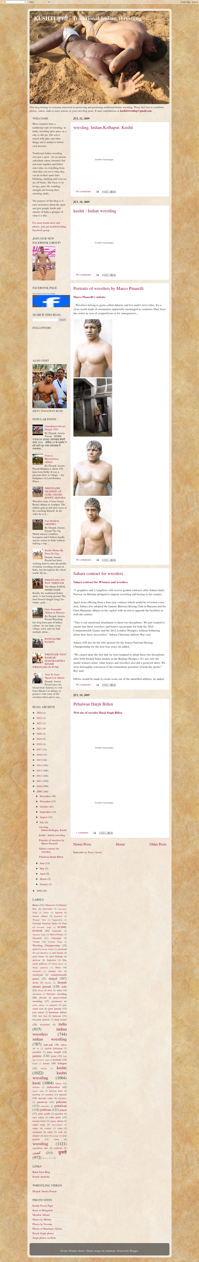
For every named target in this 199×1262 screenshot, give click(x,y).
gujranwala (56, 1001)
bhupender (36, 971)
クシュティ (48, 1158)
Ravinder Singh (44, 927)
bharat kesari (57, 963)
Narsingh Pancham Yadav (45, 923)
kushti (62, 1067)
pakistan (61, 1102)
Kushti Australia (41, 1176)
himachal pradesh (41, 1019)
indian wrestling (49, 1039)
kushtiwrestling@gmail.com (136, 111)
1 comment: (82, 832)
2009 (40, 791)
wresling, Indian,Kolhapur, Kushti (103, 127)
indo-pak (48, 1044)
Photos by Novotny (42, 1224)
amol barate (38, 956)
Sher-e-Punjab (56, 934)
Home (120, 844)
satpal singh (38, 1124)
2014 (40, 765)
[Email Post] (97, 191)
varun (56, 1139)
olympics (62, 1098)
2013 (40, 770)
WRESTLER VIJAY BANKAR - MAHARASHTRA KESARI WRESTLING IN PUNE (49, 661)
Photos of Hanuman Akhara (47, 1228)
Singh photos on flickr (44, 1237)
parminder (45, 1106)
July (42, 822)
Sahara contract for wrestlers (98, 573)
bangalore (51, 960)
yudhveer (58, 1148)
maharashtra (53, 1087)
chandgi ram (55, 971)
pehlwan (45, 1109)
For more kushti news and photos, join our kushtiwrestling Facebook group (49, 226)
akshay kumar (47, 949)
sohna (35, 1128)
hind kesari (60, 1019)
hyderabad (45, 1024)
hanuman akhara (58, 1012)
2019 (40, 739)
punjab (63, 1110)
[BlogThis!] (106, 191)
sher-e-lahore (57, 1124)
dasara (35, 982)
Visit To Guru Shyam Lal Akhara (54, 676)
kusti (36, 1082)
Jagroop (58, 912)
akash (35, 949)
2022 (40, 723)
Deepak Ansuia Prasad (44, 1191)
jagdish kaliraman (54, 1048)
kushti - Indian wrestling (94, 210)
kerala (34, 1063)
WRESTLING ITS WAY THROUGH (55, 581)
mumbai (49, 1094)
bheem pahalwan (40, 967)
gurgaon (53, 1005)
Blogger (134, 1250)
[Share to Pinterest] (114, 191)
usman (55, 1135)
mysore (63, 1094)
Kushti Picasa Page (42, 1205)
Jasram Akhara (40, 916)
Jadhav (46, 912)
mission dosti (56, 1090)
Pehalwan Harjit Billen (93, 704)
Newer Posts (82, 844)
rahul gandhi (44, 1113)
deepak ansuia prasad (49, 984)
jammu (36, 1056)
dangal (53, 978)
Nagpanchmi (57, 919)
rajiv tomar (38, 1117)
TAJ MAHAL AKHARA (52, 522)
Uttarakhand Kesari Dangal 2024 (55, 427)
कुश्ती (62, 1152)
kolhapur (62, 1063)
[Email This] (103, 191)
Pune (64, 923)
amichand (62, 949)
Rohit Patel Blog (41, 1172)
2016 (40, 754)
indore (64, 1044)
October (44, 806)
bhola (58, 967)
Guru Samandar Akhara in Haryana (55, 610)
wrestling (40, 1143)
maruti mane (38, 1091)
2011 (40, 781)
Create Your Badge (48, 293)
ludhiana (35, 1087)
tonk (60, 1132)
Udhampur (56, 938)
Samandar (56, 930)
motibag (36, 1094)
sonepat (48, 1128)
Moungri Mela (39, 919)
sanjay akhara (56, 1121)
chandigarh (37, 974)
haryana (57, 1016)
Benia (35, 905)
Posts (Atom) (95, 852)
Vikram (36, 941)
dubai (59, 990)
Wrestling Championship (46, 945)
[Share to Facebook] (111, 191)
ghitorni (43, 997)
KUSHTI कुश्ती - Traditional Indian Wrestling (87, 18)
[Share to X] (109, 191)
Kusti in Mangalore (42, 1210)
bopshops (110, 1250)
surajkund (37, 1132)
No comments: (84, 191)
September (46, 811)
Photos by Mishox (41, 1219)
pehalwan (60, 1106)
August (44, 817)
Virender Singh (55, 941)
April (43, 873)
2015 (40, 760)
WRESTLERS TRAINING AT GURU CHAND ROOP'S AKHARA (55, 492)
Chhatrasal (50, 905)
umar (46, 1135)
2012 (40, 775)
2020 (40, 733)
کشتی (36, 1153)
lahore (58, 1083)
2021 (40, 728)
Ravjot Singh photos (43, 1233)
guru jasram (54, 1008)
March (43, 879)
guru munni (38, 1012)
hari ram (42, 1016)
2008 (40, 890)
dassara (48, 982)
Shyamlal (37, 938)
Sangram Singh (39, 934)
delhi (64, 986)
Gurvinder (47, 908)
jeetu (53, 1056)
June (42, 863)
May (42, 868)
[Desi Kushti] (51, 306)
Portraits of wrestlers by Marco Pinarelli (108, 288)
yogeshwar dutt (40, 1148)
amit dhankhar (42, 952)
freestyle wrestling (56, 994)
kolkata (44, 1068)
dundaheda (36, 994)
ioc (38, 1048)
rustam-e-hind (39, 1121)
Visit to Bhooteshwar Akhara (52, 458)
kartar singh (44, 1059)
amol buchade (56, 956)
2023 (40, 718)
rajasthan (59, 1113)
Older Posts (158, 844)
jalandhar (36, 1052)
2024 (40, 712)
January (44, 884)
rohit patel (55, 1117)
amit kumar (57, 952)
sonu (60, 1128)
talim (50, 1132)
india (62, 1024)
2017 (40, 749)
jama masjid (54, 1052)
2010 (40, 786)
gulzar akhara (38, 1005)
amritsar (36, 960)
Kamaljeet (58, 916)
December (45, 796)
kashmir (57, 1059)
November (45, 801)
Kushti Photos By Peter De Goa (54, 551)
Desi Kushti (36, 293)
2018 (40, 744)
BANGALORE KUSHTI (53, 640)
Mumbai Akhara (41, 1214)
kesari (46, 1063)
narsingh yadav (45, 1098)
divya (40, 990)
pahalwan (42, 1102)
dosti (50, 990)
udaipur (36, 1135)
